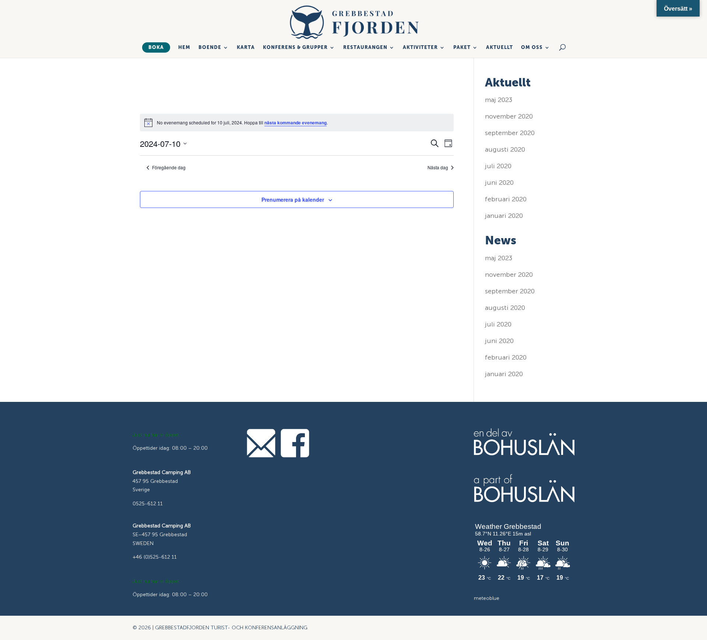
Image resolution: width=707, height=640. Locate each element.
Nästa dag (438, 167)
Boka (156, 47)
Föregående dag (169, 167)
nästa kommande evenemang (295, 122)
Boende (209, 47)
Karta (246, 47)
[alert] (297, 122)
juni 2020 (499, 182)
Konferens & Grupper (295, 47)
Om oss (532, 47)
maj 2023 (498, 100)
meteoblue (486, 598)
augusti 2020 (505, 149)
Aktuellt (499, 47)
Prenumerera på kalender (292, 199)
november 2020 (509, 116)
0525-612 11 (148, 504)
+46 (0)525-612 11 (155, 557)
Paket (462, 47)
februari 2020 (506, 199)
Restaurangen (365, 47)
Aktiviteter (420, 47)
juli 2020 (498, 166)
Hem (184, 47)
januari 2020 (504, 216)
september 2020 (510, 133)
